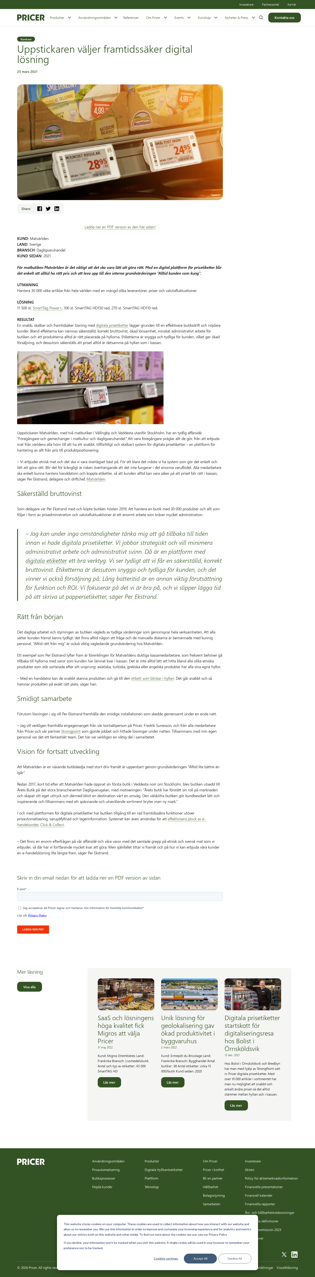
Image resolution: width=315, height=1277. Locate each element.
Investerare (246, 4)
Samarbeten (211, 1204)
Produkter (57, 17)
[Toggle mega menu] (69, 17)
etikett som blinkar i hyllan (152, 678)
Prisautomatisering (106, 1169)
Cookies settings (166, 1258)
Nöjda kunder (102, 1186)
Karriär (292, 4)
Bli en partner (212, 1178)
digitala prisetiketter (112, 325)
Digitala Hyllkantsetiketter (164, 1169)
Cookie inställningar (258, 1267)
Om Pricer (153, 17)
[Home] (31, 17)
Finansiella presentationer (264, 1186)
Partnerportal (270, 4)
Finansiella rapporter (260, 1204)
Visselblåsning (287, 1267)
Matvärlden (96, 479)
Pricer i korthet (213, 1169)
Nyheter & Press (236, 17)
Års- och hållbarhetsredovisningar (269, 1212)
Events (179, 17)
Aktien (249, 1169)
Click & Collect (52, 824)
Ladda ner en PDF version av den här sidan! (120, 226)
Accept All (200, 1258)
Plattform (151, 1178)
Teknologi (152, 1186)
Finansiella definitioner (261, 1221)
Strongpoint (71, 731)
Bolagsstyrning (214, 1195)
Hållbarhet (210, 1186)
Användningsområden (94, 17)
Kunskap (204, 17)
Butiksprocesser (103, 1178)
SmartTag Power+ (47, 307)
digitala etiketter (46, 560)
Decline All (235, 1258)
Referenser (131, 17)
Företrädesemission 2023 (263, 1229)
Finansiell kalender (258, 1195)
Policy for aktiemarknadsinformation (271, 1178)
